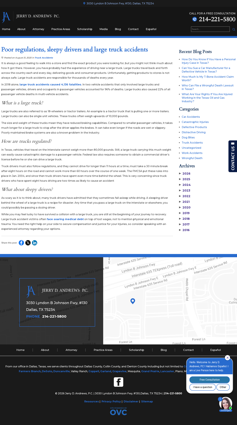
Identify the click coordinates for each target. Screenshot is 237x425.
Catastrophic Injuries (195, 122)
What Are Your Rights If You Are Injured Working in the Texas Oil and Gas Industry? (207, 98)
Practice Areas (60, 29)
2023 (184, 190)
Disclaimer (131, 401)
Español (151, 29)
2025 (184, 179)
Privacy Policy (111, 401)
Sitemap (147, 401)
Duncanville (61, 371)
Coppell (94, 371)
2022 (184, 196)
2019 (184, 213)
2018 (184, 218)
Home (6, 29)
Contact (133, 29)
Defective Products (194, 127)
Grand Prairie (150, 371)
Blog (118, 29)
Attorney (38, 29)
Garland (105, 371)
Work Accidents (192, 153)
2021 (184, 201)
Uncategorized (191, 147)
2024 (185, 185)
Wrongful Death (192, 158)
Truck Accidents (44, 57)
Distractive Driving (194, 132)
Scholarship (84, 29)
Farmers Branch (30, 371)
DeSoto (47, 371)
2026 (184, 173)
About (21, 29)
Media (103, 29)
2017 (184, 224)
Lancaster (167, 371)
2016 (184, 230)
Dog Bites (188, 137)
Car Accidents (191, 116)
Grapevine (119, 371)
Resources (91, 401)
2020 (185, 207)
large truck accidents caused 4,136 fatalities (50, 84)
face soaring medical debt (65, 219)
